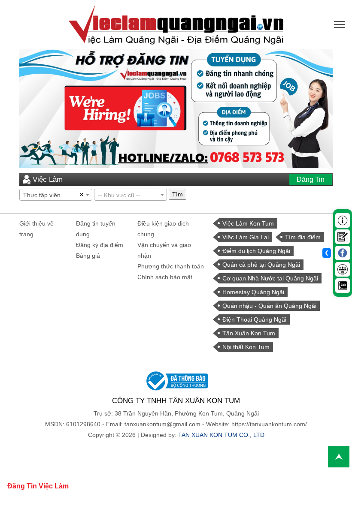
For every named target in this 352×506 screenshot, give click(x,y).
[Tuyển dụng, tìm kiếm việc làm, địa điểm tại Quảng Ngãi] (176, 24)
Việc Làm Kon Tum (248, 223)
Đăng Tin (311, 179)
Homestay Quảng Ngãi (253, 292)
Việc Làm (48, 179)
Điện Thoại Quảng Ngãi (254, 319)
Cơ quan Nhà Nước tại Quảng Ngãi (270, 278)
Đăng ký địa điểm (99, 244)
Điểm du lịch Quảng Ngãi (256, 250)
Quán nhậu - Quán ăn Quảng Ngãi (269, 305)
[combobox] (55, 195)
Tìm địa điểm (303, 237)
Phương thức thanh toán (170, 266)
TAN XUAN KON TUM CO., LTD (221, 434)
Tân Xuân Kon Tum (248, 333)
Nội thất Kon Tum (246, 346)
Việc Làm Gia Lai (245, 237)
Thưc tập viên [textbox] (42, 195)
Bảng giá (88, 255)
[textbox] (130, 195)
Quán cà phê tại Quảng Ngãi (261, 264)
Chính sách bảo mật (164, 277)
